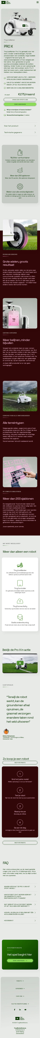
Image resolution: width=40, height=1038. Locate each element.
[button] (38, 2)
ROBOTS (19, 981)
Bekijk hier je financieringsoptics (17, 112)
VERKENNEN (19, 988)
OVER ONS (19, 996)
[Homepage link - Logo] (20, 1019)
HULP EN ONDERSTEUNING (19, 1004)
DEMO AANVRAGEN (20, 104)
